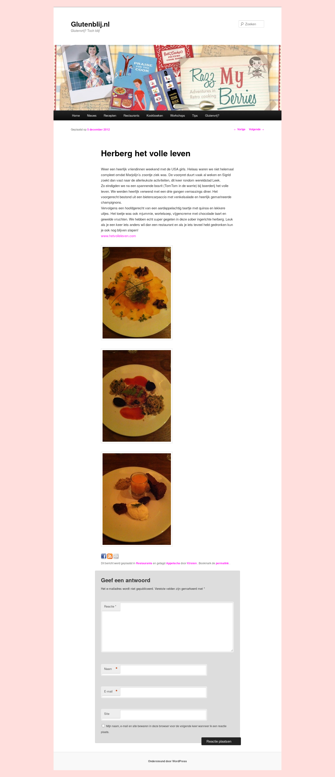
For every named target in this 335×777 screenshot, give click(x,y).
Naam (111, 668)
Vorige (239, 129)
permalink (222, 563)
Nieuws (92, 115)
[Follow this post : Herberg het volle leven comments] (110, 557)
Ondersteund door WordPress (167, 761)
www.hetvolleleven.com (118, 235)
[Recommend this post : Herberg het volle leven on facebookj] (103, 557)
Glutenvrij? (212, 115)
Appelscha (173, 563)
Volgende (256, 129)
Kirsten (192, 563)
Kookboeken (155, 115)
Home (76, 115)
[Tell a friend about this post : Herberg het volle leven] (116, 557)
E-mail (111, 691)
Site (106, 713)
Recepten (110, 115)
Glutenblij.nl (90, 24)
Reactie (110, 606)
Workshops (177, 115)
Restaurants (131, 115)
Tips (195, 115)
